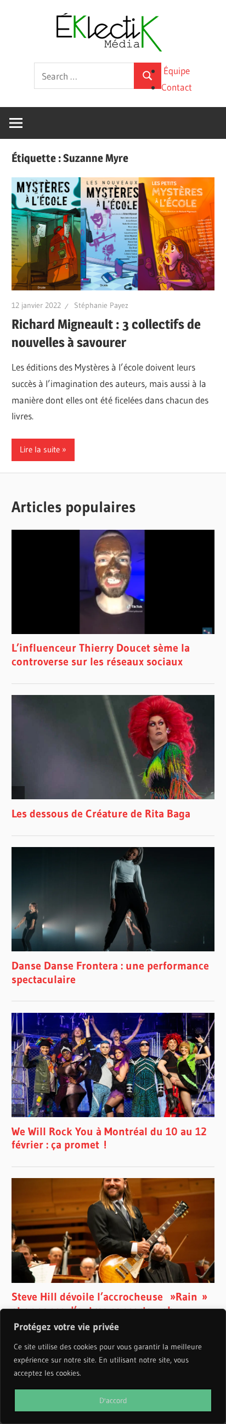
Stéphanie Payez (101, 305)
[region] (113, 1366)
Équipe (176, 70)
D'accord (113, 1400)
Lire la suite (40, 449)
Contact (176, 87)
